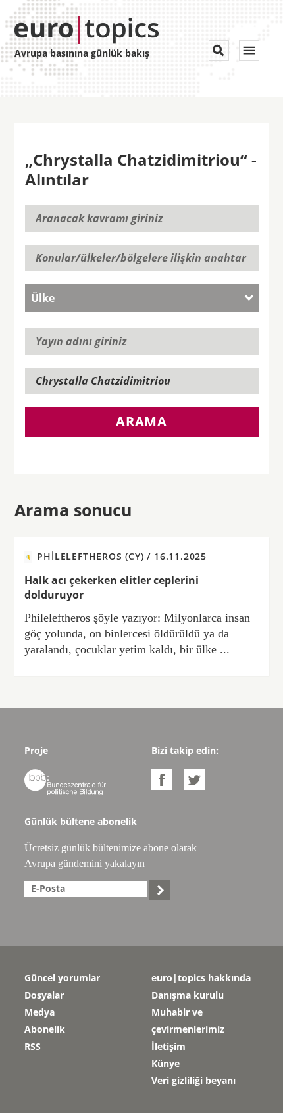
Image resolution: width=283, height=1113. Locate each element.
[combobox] (142, 298)
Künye (165, 1063)
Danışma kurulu (187, 995)
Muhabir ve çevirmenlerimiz (187, 1020)
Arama (141, 421)
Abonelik (44, 1029)
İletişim (168, 1046)
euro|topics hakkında (201, 978)
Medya (39, 1012)
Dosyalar (44, 995)
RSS (32, 1046)
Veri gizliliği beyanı (193, 1080)
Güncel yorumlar (62, 978)
